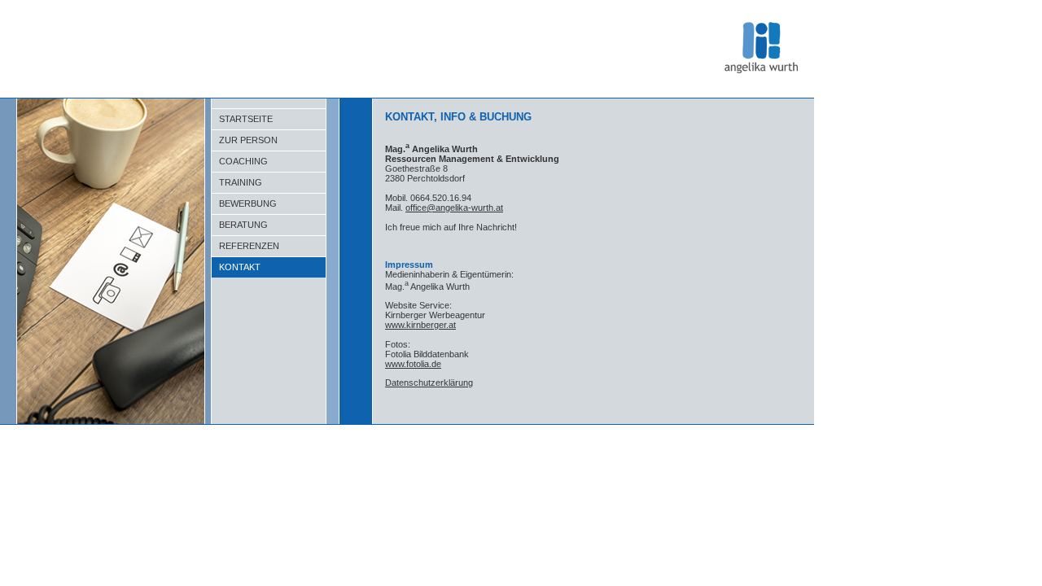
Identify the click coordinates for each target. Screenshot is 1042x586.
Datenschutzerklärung (429, 382)
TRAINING (237, 182)
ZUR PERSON (245, 140)
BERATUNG (240, 225)
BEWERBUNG (244, 203)
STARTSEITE (242, 119)
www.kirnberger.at (420, 325)
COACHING (240, 161)
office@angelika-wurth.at (454, 207)
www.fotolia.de (413, 364)
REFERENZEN (245, 246)
